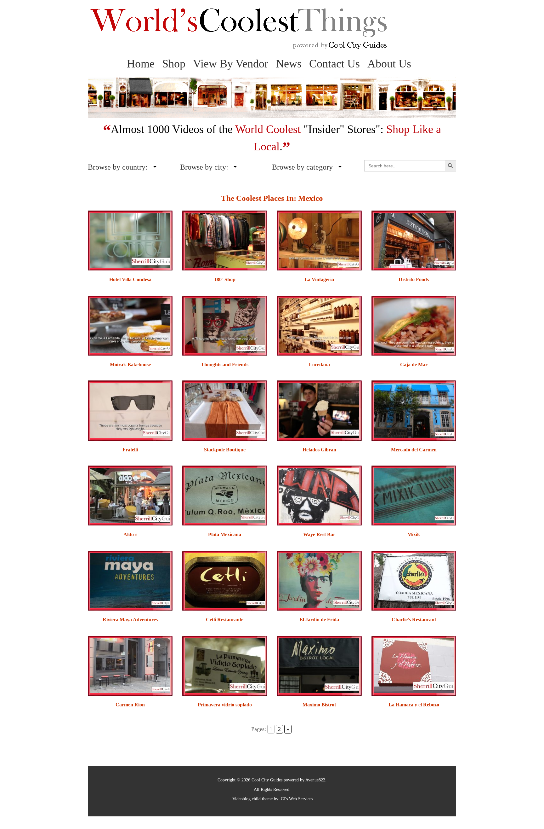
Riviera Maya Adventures (130, 619)
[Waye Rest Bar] (319, 495)
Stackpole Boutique (225, 449)
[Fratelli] (130, 410)
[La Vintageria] (319, 240)
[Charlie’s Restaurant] (413, 580)
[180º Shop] (224, 240)
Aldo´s (130, 534)
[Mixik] (413, 495)
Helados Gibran (319, 449)
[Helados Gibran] (319, 410)
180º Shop (224, 279)
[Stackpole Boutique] (224, 410)
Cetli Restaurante (224, 619)
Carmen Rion (130, 704)
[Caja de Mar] (413, 325)
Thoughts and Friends (224, 364)
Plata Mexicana (224, 534)
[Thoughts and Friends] (224, 325)
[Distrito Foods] (413, 240)
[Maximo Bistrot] (319, 665)
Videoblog (241, 799)
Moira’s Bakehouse (130, 364)
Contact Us (334, 63)
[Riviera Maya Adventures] (130, 580)
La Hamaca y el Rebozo (413, 704)
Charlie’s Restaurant (414, 619)
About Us (389, 63)
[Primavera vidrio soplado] (224, 665)
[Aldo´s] (130, 495)
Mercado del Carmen (414, 449)
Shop (173, 63)
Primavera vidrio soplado (225, 704)
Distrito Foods (414, 279)
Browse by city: (204, 167)
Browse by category (302, 167)
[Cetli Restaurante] (224, 580)
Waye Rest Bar (319, 534)
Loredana (319, 364)
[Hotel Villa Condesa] (130, 240)
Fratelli (130, 449)
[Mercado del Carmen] (413, 410)
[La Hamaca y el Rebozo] (413, 665)
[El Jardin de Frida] (319, 580)
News (289, 63)
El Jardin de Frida (319, 619)
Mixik (413, 534)
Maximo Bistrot (319, 704)
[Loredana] (319, 325)
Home (141, 63)
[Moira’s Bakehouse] (130, 325)
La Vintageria (319, 279)
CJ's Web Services (297, 799)
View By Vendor (230, 63)
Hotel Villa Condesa (130, 279)
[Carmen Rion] (130, 665)
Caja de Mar (414, 364)
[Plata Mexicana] (224, 495)
